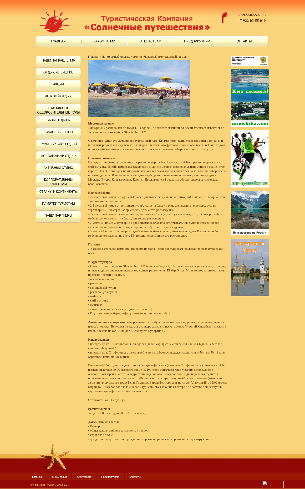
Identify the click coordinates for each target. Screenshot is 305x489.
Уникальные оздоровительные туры (58, 110)
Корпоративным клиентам (58, 181)
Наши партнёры (58, 215)
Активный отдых (58, 168)
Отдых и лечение (58, 72)
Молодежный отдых (58, 156)
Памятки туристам (58, 203)
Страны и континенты (58, 191)
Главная (93, 56)
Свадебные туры (58, 132)
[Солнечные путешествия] (104, 14)
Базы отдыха (58, 120)
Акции (58, 84)
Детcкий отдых (58, 96)
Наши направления (58, 60)
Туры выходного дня (58, 144)
